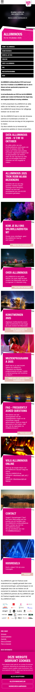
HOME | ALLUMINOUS (8, 47)
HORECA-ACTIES (7, 55)
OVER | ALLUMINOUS (8, 63)
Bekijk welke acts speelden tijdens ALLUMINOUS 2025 (19, 379)
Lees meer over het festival (22, 287)
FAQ (3, 67)
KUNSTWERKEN (6, 51)
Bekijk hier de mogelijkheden (21, 245)
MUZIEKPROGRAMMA (8, 71)
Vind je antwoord (25, 433)
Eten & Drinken (6, 641)
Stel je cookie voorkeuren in (17, 18)
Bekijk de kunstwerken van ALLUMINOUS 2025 (19, 330)
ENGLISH (4, 59)
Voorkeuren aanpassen (17, 686)
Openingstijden (6, 637)
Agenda (3, 639)
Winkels (3, 634)
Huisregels (27, 574)
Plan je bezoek (6, 644)
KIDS (3, 76)
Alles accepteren (17, 676)
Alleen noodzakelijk (17, 681)
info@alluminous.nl (14, 531)
